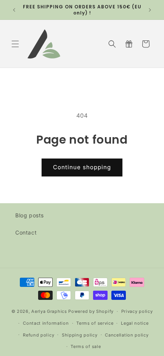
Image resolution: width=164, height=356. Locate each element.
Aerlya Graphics (49, 311)
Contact (26, 232)
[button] (15, 44)
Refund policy (38, 335)
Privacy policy (137, 311)
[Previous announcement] (14, 10)
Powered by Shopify (91, 311)
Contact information (46, 323)
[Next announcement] (149, 10)
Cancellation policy (126, 335)
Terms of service (94, 323)
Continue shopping (82, 167)
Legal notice (134, 323)
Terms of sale (86, 346)
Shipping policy (80, 335)
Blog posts (29, 215)
